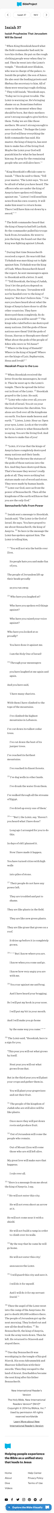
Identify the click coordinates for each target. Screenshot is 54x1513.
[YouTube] (6, 1499)
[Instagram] (24, 1499)
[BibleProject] (27, 4)
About (8, 1477)
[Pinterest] (29, 1499)
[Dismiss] (8, 1507)
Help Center (35, 1472)
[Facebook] (12, 1499)
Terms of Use (35, 1483)
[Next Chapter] (46, 15)
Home (8, 1472)
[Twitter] (18, 1499)
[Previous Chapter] (8, 15)
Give (7, 1483)
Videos (8, 1488)
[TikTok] (41, 1499)
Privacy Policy (35, 1477)
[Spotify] (35, 1499)
